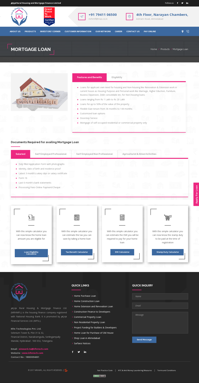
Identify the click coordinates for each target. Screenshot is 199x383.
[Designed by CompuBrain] (66, 370)
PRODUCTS (30, 31)
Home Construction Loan (87, 301)
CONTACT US (133, 31)
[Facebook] (177, 3)
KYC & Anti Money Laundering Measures (135, 370)
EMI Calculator (122, 252)
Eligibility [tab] (117, 77)
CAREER (118, 31)
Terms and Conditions (166, 370)
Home (154, 49)
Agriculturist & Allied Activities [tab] (139, 154)
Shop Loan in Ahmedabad (87, 338)
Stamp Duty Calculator (168, 252)
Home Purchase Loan (85, 295)
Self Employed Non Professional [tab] (94, 154)
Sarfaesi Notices (82, 343)
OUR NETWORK (103, 31)
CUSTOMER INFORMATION (78, 31)
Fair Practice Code (105, 370)
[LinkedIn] (187, 3)
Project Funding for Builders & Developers (95, 327)
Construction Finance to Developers (92, 311)
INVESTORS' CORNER (50, 31)
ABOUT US (15, 31)
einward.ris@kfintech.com (33, 348)
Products (165, 49)
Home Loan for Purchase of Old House (93, 332)
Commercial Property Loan (87, 316)
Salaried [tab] (20, 154)
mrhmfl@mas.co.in (98, 18)
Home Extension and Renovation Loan (93, 306)
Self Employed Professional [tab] (51, 154)
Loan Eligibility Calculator (31, 253)
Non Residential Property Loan (89, 322)
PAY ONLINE (150, 31)
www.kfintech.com (32, 352)
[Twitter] (182, 3)
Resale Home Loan (138, 75)
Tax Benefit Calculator (77, 252)
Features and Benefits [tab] (89, 77)
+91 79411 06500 (103, 14)
